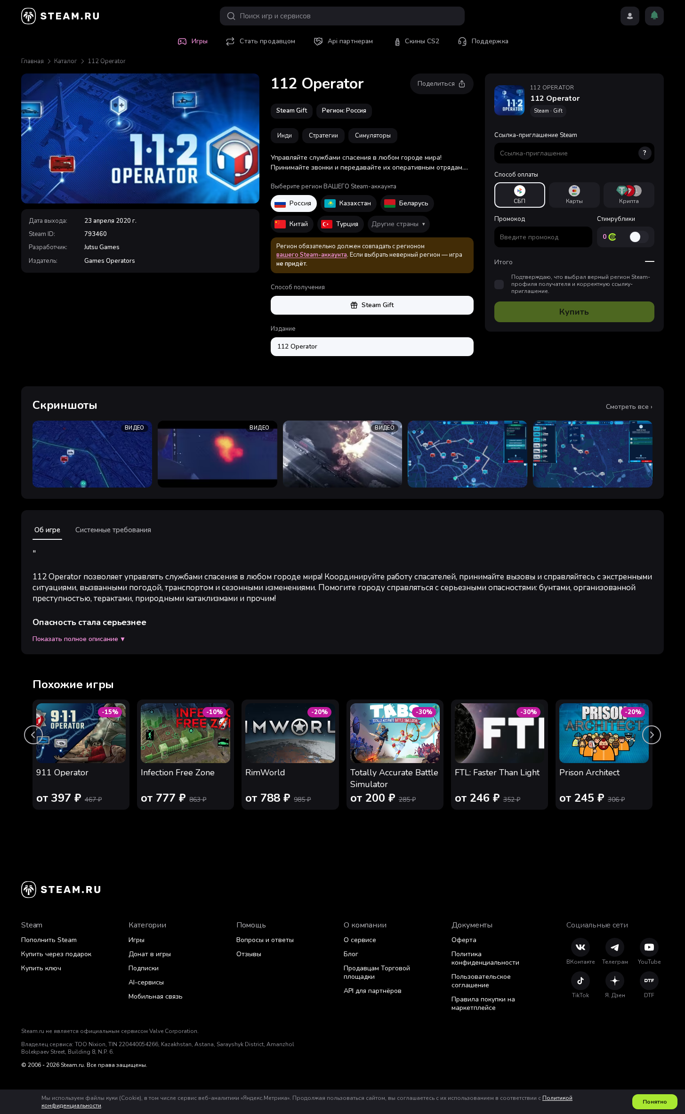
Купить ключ (41, 968)
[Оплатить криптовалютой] (629, 195)
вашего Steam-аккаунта (311, 255)
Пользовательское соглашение (481, 981)
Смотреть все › (629, 407)
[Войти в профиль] (630, 16)
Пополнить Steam (49, 939)
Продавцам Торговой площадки (377, 972)
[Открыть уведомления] (654, 16)
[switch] (639, 237)
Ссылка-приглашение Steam (570, 144)
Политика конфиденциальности (485, 958)
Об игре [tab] (47, 530)
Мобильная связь (156, 996)
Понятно (655, 1102)
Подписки (144, 968)
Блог (351, 954)
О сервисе (360, 939)
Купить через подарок (56, 954)
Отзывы (248, 954)
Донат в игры (150, 954)
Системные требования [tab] (113, 530)
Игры (137, 939)
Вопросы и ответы (265, 939)
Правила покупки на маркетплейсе (483, 1003)
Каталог (65, 61)
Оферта (463, 939)
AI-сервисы (146, 982)
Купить (574, 311)
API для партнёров (373, 990)
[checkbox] (499, 284)
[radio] (519, 195)
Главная (32, 61)
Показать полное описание (78, 639)
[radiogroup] (574, 195)
